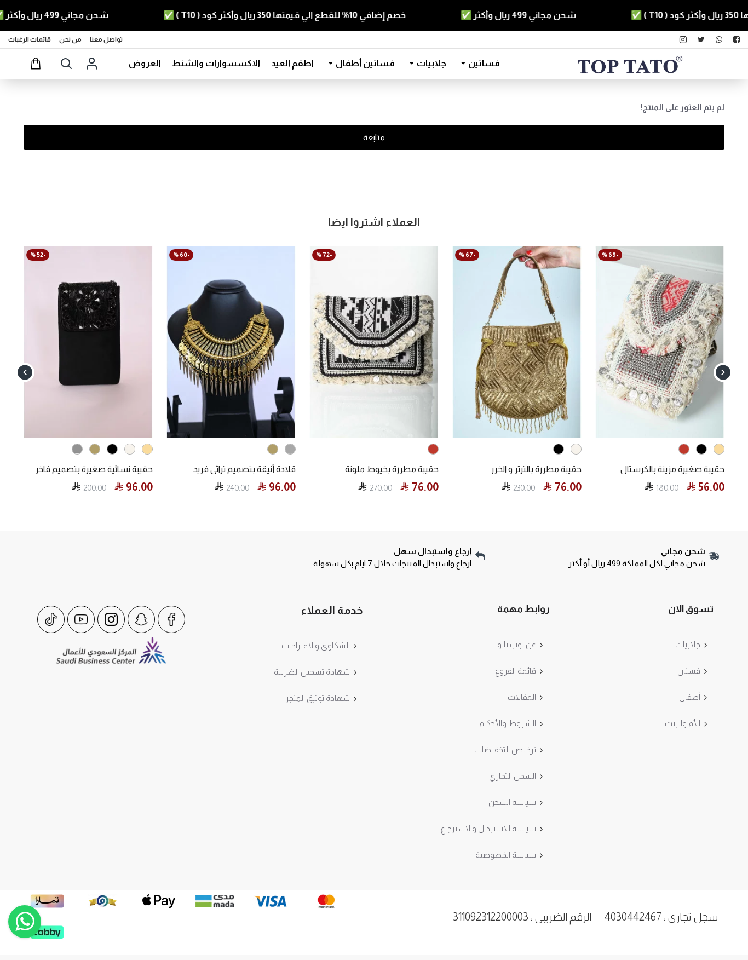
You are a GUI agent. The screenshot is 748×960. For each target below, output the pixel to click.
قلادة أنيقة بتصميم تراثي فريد (244, 469)
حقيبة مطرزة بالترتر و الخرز (536, 469)
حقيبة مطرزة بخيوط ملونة (392, 469)
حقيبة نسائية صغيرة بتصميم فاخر (94, 469)
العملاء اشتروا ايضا (374, 222)
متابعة (374, 137)
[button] (723, 372)
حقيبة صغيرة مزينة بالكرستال (672, 469)
